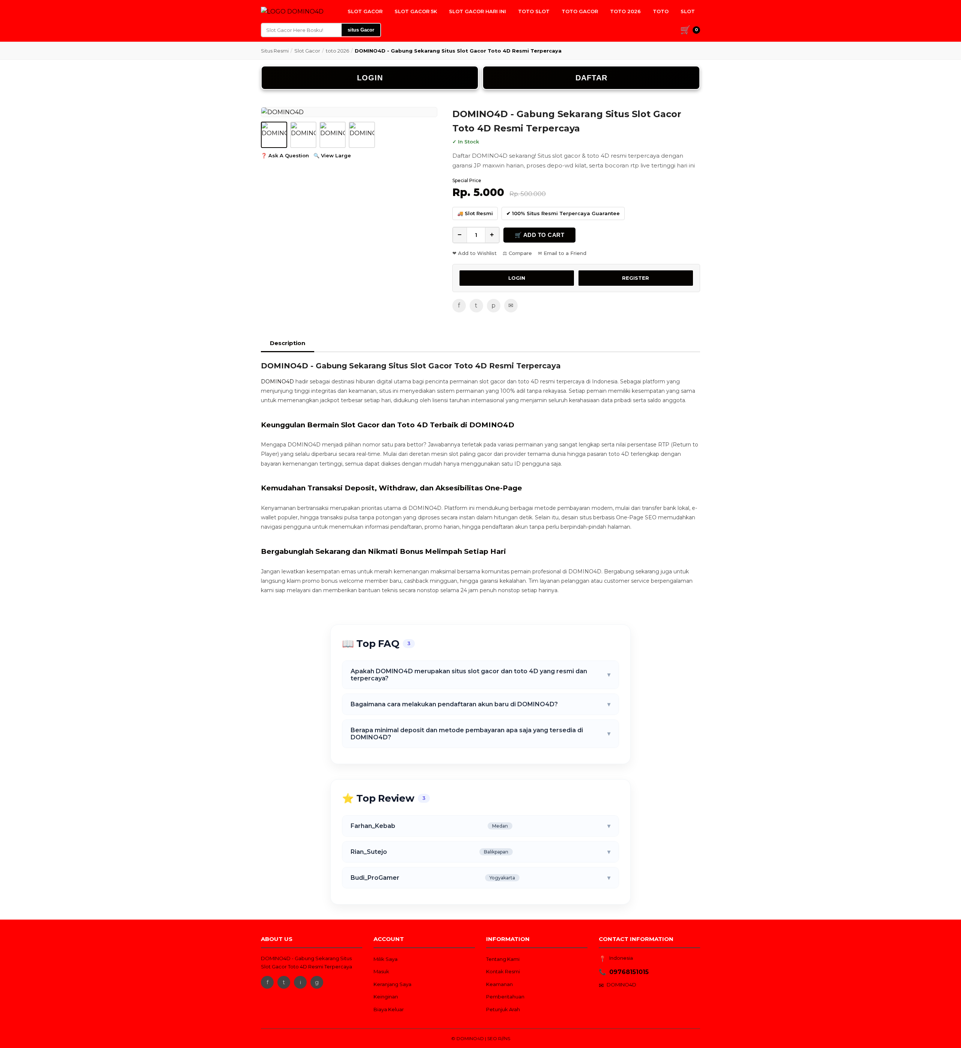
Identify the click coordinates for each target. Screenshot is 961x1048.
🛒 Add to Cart (540, 235)
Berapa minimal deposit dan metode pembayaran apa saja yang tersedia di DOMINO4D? (480, 734)
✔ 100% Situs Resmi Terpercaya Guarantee (563, 213)
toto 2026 (337, 51)
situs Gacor (361, 30)
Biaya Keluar (389, 1009)
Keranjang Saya (392, 984)
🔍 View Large (332, 155)
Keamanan (499, 984)
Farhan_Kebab (480, 825)
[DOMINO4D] (292, 12)
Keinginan (386, 997)
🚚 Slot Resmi (475, 213)
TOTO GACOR (580, 11)
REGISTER (635, 278)
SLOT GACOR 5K (416, 11)
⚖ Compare (517, 253)
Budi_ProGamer (480, 877)
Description (287, 343)
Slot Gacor (307, 51)
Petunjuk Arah (503, 1009)
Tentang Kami (503, 959)
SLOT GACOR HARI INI (477, 11)
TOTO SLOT (534, 11)
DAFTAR (591, 78)
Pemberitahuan (505, 997)
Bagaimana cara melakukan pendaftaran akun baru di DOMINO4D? (480, 704)
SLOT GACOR (365, 11)
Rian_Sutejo (480, 851)
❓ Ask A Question (285, 155)
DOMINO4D (277, 381)
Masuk (381, 971)
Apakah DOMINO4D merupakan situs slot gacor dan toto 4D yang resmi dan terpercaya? (480, 675)
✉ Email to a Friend (562, 253)
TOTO (661, 11)
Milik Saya (386, 959)
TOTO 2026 (625, 11)
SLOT (688, 11)
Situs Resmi (275, 51)
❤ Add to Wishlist (474, 253)
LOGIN (370, 78)
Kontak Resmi (503, 971)
